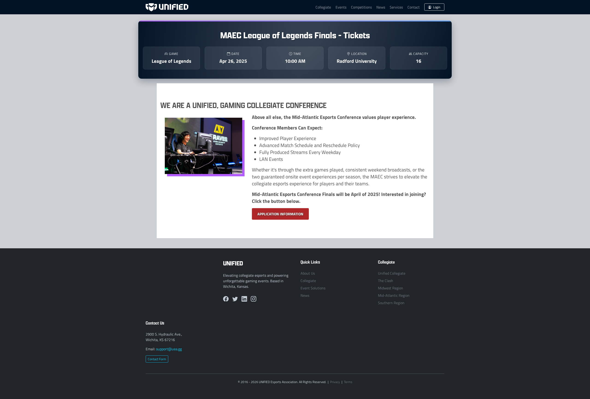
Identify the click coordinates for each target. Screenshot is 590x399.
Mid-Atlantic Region (394, 295)
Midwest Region (390, 288)
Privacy (335, 382)
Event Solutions (313, 288)
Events (341, 7)
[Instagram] (253, 299)
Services (396, 7)
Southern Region (391, 302)
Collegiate (323, 7)
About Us (308, 273)
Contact (413, 7)
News (380, 7)
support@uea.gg (169, 348)
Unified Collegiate (391, 273)
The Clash (385, 280)
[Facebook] (226, 299)
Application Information (280, 213)
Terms (348, 382)
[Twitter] (235, 299)
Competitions (361, 7)
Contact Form (157, 359)
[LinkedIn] (244, 299)
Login (436, 7)
